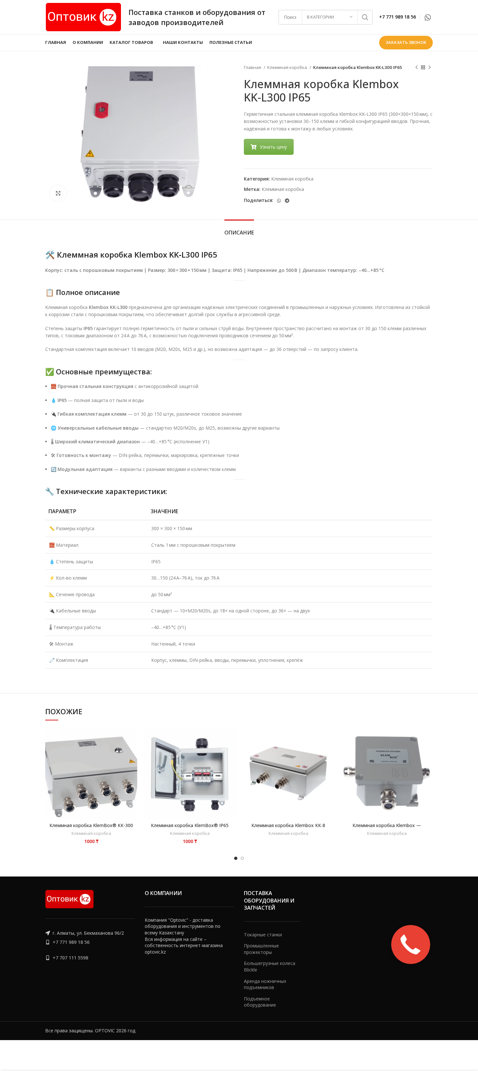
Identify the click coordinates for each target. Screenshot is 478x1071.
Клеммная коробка (287, 67)
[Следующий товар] (429, 67)
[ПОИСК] (365, 17)
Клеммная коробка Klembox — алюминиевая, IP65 (386, 828)
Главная (253, 67)
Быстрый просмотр (103, 751)
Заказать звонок (406, 42)
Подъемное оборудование (260, 1002)
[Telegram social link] (287, 200)
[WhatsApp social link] (428, 17)
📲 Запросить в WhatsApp (103, 737)
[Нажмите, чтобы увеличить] (58, 193)
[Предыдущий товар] (416, 67)
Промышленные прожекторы (261, 949)
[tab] (239, 229)
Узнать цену (273, 147)
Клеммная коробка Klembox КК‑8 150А (288, 828)
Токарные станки (263, 934)
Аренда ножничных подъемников (265, 984)
